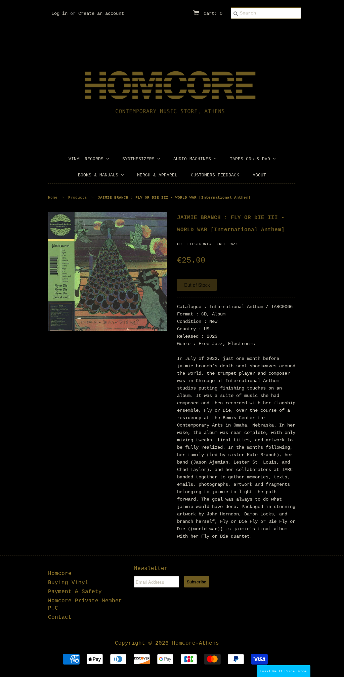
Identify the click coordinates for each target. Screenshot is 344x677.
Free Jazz (227, 244)
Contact (60, 617)
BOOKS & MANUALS (99, 175)
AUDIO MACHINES (193, 159)
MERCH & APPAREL (157, 175)
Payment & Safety (75, 592)
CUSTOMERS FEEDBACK (215, 175)
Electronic (199, 244)
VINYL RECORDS (87, 159)
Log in (59, 13)
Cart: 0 (211, 13)
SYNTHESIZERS (139, 159)
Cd (179, 244)
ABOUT (259, 175)
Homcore (60, 574)
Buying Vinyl (68, 583)
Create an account (101, 13)
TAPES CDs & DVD (251, 159)
